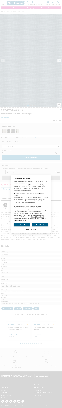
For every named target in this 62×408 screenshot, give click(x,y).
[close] (47, 178)
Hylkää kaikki (40, 225)
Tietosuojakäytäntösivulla (37, 217)
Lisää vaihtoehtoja (31, 229)
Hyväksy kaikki (22, 225)
